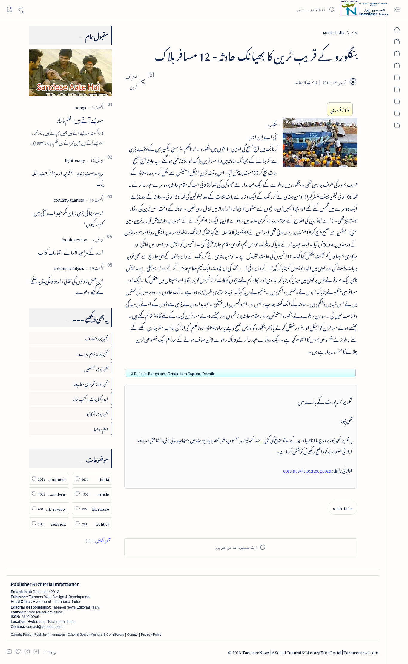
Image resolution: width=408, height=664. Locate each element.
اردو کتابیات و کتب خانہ (90, 398)
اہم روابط (100, 428)
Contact (132, 634)
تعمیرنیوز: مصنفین (96, 368)
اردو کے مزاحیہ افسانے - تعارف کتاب (70, 251)
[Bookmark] (9, 9)
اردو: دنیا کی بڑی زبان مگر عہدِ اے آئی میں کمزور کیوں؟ (68, 217)
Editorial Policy (21, 634)
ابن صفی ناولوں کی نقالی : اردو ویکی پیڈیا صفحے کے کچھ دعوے (67, 285)
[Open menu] (397, 9)
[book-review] (74, 239)
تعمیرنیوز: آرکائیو (97, 413)
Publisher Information (49, 634)
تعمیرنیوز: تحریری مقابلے (91, 383)
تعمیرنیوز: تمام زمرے (93, 353)
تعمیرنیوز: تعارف (96, 337)
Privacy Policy (151, 634)
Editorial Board (78, 634)
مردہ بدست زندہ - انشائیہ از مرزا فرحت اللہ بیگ (67, 177)
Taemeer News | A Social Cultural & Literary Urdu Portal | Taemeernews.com (310, 652)
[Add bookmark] (151, 75)
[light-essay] (75, 159)
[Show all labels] (98, 539)
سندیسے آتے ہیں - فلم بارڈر (80, 119)
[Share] (134, 81)
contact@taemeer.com (307, 469)
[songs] (80, 106)
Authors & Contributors (107, 634)
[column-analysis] (69, 199)
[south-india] (343, 508)
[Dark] (20, 9)
